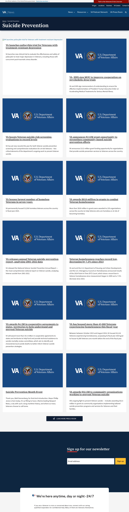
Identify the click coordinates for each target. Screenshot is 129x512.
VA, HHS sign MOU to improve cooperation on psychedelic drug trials (95, 78)
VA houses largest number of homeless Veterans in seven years (27, 201)
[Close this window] (107, 490)
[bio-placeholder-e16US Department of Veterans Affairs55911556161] (32, 39)
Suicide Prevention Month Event (24, 392)
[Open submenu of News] (74, 12)
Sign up (120, 461)
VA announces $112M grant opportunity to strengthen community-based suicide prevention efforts (93, 139)
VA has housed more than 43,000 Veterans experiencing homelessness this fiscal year (93, 325)
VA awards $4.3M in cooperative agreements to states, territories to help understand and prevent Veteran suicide (32, 327)
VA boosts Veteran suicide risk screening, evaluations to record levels (29, 138)
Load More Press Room (66, 418)
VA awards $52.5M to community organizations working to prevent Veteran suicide (96, 393)
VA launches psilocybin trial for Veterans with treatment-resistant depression (32, 46)
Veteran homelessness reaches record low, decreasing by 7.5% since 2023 (93, 260)
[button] (126, 12)
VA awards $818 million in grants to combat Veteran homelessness (93, 201)
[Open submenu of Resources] (87, 12)
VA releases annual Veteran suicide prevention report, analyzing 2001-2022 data (32, 260)
